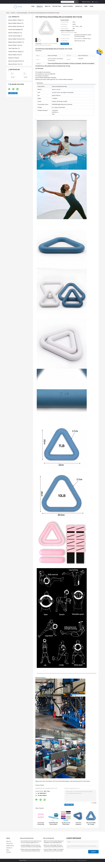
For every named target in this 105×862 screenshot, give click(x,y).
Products (40, 6)
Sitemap (8, 852)
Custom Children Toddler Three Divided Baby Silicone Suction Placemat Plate (54, 850)
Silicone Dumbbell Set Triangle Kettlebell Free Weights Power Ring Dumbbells (90, 823)
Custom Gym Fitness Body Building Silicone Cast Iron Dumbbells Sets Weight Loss (41, 823)
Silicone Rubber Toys (14, 45)
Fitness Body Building (22, 12)
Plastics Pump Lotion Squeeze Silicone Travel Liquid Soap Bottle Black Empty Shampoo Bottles (31, 850)
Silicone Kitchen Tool (14, 64)
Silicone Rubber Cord (14, 54)
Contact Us (78, 6)
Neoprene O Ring (12, 58)
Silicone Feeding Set (13, 32)
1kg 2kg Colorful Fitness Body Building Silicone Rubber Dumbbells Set (65, 823)
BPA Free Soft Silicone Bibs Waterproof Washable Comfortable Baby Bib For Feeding (54, 842)
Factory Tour (57, 6)
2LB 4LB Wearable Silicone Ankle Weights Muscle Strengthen (53, 823)
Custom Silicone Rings (14, 36)
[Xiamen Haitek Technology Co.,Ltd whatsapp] (14, 89)
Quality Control (68, 6)
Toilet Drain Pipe (12, 48)
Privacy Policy (22, 860)
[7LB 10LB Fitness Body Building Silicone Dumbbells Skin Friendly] (46, 28)
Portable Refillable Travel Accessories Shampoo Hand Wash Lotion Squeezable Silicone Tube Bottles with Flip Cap (31, 846)
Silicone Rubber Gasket (14, 23)
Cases (91, 6)
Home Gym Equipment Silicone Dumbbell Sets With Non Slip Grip (78, 823)
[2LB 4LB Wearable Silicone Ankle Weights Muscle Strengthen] (53, 816)
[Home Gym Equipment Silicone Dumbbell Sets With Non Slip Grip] (78, 816)
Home (32, 6)
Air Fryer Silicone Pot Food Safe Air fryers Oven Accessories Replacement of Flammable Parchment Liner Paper (31, 842)
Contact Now (64, 43)
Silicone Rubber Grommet (15, 39)
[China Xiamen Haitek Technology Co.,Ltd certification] (12, 75)
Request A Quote (86, 1)
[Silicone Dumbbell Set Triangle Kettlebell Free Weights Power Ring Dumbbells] (90, 816)
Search (76, 1)
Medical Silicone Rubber (14, 42)
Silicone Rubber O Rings (14, 20)
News (85, 6)
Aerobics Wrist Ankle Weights (45, 781)
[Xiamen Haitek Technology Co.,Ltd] (18, 6)
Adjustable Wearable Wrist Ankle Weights (80, 781)
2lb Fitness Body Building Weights (61, 781)
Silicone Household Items (15, 61)
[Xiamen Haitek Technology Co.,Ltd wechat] (18, 89)
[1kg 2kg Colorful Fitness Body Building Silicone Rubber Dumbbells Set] (65, 816)
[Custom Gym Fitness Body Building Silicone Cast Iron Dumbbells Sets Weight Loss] (40, 816)
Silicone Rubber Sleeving (15, 26)
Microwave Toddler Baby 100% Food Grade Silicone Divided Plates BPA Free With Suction (53, 846)
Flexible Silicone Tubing (14, 51)
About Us (47, 6)
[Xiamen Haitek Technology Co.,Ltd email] (10, 89)
